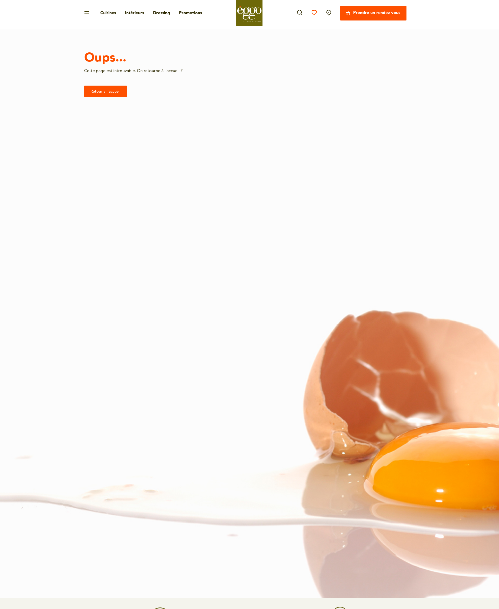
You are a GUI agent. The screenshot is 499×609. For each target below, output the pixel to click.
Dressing (161, 13)
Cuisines (108, 13)
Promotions (190, 13)
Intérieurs (134, 13)
